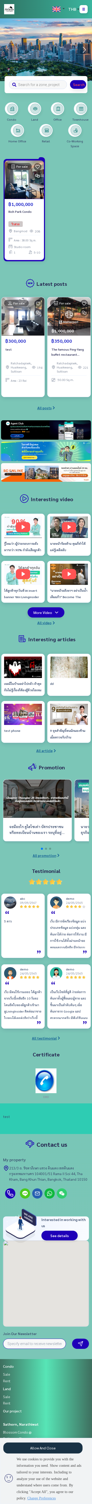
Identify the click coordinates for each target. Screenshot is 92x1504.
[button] (84, 49)
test (8, 349)
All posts (44, 407)
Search (79, 84)
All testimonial (44, 1038)
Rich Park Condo (20, 211)
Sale (6, 1374)
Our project (12, 1411)
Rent (6, 1380)
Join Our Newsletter (20, 1333)
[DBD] (46, 1080)
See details (59, 1235)
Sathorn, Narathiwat (21, 1424)
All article (44, 750)
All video (44, 622)
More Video (42, 612)
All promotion (44, 855)
